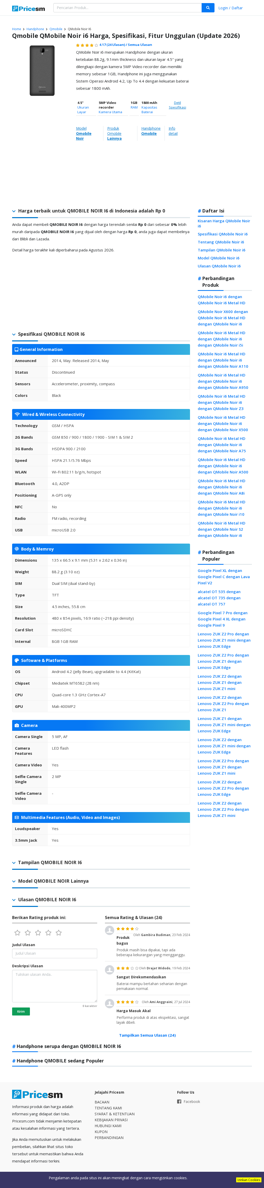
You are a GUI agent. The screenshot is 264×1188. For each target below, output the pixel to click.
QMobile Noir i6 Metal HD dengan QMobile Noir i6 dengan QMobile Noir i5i (221, 339)
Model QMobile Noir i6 (219, 257)
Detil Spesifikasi (177, 105)
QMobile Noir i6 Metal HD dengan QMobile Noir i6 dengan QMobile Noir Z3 (221, 402)
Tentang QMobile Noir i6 (221, 241)
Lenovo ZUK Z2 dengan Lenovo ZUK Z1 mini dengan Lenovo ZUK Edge (224, 746)
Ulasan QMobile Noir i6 (219, 265)
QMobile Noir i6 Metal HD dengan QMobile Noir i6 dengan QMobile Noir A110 (223, 360)
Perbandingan (109, 1137)
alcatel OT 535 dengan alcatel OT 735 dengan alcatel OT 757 (219, 598)
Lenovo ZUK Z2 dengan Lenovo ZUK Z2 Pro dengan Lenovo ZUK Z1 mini (223, 809)
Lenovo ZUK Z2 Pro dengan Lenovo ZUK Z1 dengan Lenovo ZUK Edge (223, 661)
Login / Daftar (230, 7)
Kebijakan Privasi (111, 1119)
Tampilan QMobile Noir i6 (221, 249)
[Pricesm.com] (29, 9)
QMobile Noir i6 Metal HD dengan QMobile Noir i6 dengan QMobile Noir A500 (223, 465)
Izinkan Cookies (248, 1180)
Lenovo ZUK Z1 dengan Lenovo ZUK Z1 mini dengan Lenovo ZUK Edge (224, 724)
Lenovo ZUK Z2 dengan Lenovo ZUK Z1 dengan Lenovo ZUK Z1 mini (220, 682)
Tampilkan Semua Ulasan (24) (147, 1035)
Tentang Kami (108, 1107)
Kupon (101, 1131)
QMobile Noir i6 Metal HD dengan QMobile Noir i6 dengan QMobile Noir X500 (223, 423)
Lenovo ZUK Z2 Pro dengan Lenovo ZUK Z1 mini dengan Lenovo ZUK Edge (224, 640)
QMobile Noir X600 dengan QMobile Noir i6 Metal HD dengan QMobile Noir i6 (223, 317)
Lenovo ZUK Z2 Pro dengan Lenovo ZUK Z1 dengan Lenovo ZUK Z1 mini (223, 767)
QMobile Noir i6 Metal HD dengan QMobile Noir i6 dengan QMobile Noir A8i (221, 487)
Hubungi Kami (108, 1125)
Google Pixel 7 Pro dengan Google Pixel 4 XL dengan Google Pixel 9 (223, 619)
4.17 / (113, 44)
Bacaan (102, 1102)
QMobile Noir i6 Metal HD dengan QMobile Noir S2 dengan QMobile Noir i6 (221, 529)
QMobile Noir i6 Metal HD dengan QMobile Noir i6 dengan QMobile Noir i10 (221, 508)
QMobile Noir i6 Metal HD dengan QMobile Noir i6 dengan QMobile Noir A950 (223, 381)
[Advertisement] (224, 122)
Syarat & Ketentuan (115, 1113)
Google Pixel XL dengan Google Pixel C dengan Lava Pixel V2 (224, 576)
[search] (208, 7)
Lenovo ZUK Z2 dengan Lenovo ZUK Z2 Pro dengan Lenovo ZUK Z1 (223, 703)
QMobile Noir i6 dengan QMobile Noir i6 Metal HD (221, 299)
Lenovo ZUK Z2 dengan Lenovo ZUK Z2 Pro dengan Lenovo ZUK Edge (223, 788)
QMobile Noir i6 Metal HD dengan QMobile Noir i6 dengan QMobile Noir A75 (222, 444)
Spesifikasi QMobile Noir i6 (223, 233)
